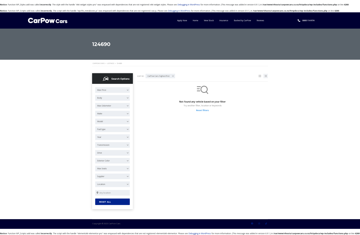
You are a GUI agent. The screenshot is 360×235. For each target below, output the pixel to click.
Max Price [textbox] (101, 90)
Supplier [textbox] (100, 176)
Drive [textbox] (99, 152)
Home (195, 20)
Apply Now (182, 20)
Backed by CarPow (242, 20)
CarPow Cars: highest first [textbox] (158, 76)
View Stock (209, 20)
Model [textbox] (100, 121)
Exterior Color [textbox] (103, 160)
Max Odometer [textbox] (104, 105)
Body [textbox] (99, 97)
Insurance (223, 20)
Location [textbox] (101, 184)
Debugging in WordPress (188, 4)
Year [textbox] (99, 137)
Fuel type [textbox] (101, 129)
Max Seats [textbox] (102, 168)
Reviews (260, 20)
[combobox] (112, 90)
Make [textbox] (99, 113)
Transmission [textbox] (103, 145)
